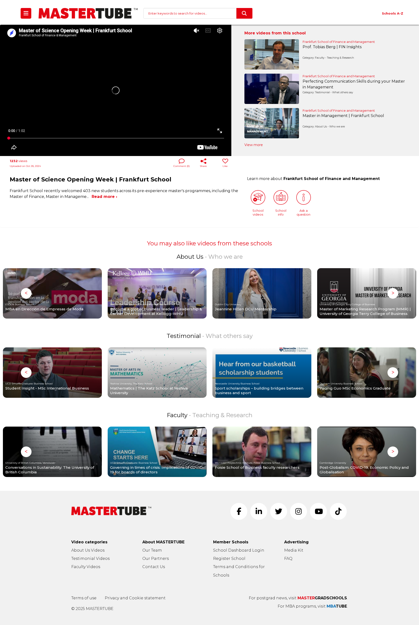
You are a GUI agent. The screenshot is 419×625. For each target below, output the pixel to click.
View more (253, 145)
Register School (229, 558)
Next (392, 293)
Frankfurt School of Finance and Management (339, 42)
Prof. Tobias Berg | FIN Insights (332, 47)
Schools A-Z (392, 13)
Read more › (104, 196)
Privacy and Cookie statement (135, 598)
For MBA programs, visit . (313, 606)
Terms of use (84, 598)
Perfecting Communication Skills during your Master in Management (354, 84)
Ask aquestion (303, 212)
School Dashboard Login (238, 550)
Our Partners (155, 558)
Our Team (152, 550)
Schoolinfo (280, 212)
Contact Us (153, 566)
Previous (26, 293)
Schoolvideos (258, 212)
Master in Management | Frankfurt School (343, 115)
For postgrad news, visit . (298, 598)
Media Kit (293, 550)
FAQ (288, 558)
